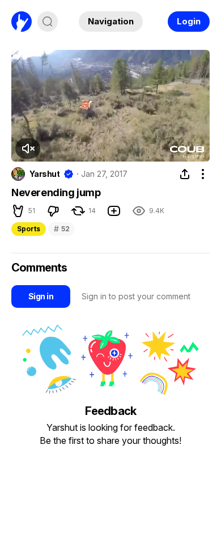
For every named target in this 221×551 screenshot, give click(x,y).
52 (61, 229)
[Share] (185, 174)
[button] (27, 148)
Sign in (40, 296)
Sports (28, 228)
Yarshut (44, 174)
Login (189, 21)
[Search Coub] (47, 21)
